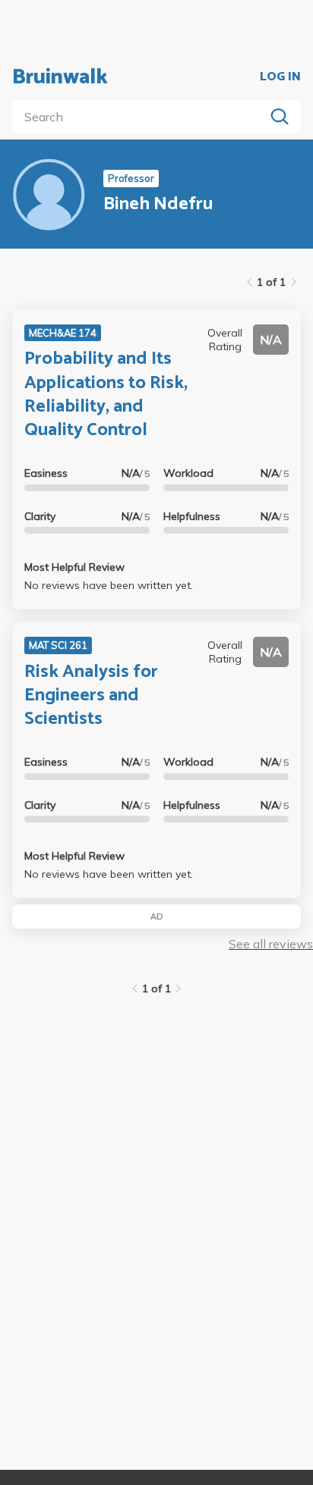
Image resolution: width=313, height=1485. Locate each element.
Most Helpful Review (74, 567)
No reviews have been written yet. (108, 585)
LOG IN (280, 77)
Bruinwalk (60, 77)
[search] (141, 116)
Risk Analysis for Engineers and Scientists (91, 695)
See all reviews (271, 943)
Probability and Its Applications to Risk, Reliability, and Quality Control (106, 394)
